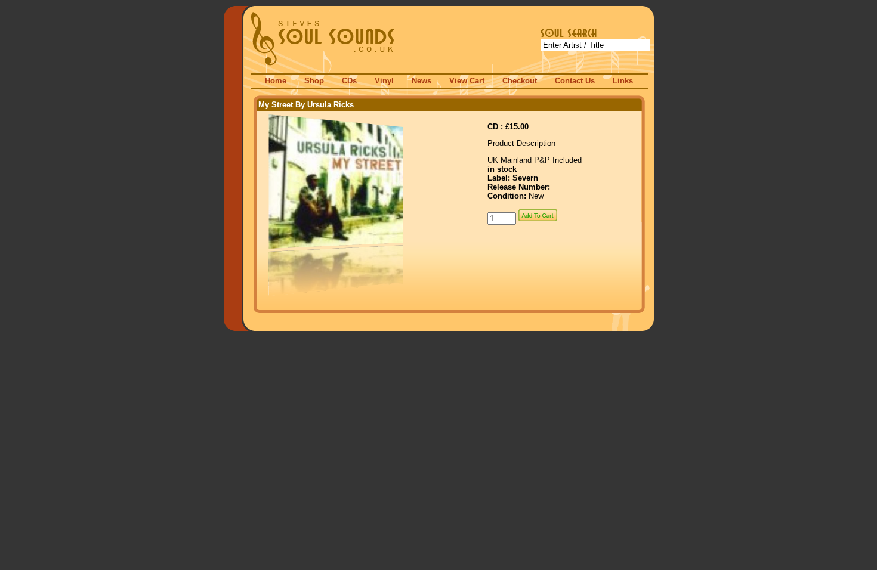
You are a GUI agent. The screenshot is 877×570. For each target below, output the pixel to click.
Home (275, 80)
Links (623, 80)
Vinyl (384, 80)
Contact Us (575, 80)
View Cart (466, 80)
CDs (349, 80)
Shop (314, 80)
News (421, 80)
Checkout (519, 80)
